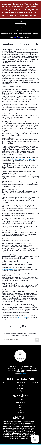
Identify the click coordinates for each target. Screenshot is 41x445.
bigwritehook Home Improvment (24, 159)
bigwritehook (22, 317)
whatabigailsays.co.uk (9, 269)
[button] (35, 439)
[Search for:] (18, 339)
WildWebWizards (23, 373)
